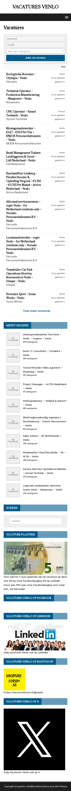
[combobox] (35, 51)
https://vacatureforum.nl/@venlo (23, 692)
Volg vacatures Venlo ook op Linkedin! (26, 652)
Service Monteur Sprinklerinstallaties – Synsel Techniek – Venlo (44, 471)
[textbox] (35, 51)
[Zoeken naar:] (35, 521)
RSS (63, 66)
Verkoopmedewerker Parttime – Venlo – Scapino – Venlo (42, 336)
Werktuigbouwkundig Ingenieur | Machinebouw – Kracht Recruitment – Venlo (44, 421)
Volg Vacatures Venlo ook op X (22, 772)
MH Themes (61, 786)
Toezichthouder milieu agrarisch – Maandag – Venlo (43, 370)
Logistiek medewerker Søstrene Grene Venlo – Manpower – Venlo (42, 488)
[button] (66, 17)
